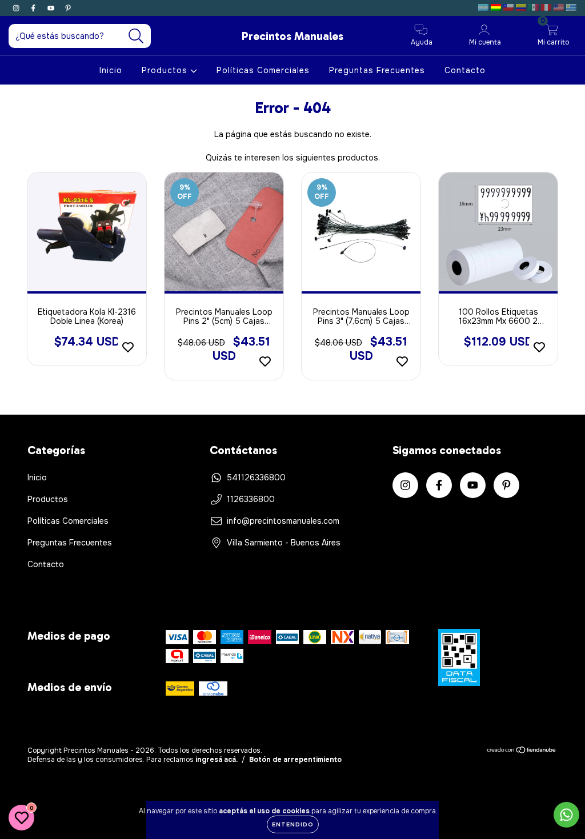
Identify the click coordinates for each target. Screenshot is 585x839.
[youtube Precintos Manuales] (52, 8)
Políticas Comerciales (263, 70)
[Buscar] (136, 36)
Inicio (110, 70)
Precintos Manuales (292, 36)
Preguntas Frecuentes (377, 70)
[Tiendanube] (522, 751)
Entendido (293, 824)
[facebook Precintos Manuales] (34, 8)
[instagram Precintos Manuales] (17, 8)
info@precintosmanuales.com (283, 521)
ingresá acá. (216, 759)
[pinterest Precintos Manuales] (68, 8)
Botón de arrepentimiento (295, 759)
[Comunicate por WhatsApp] (566, 815)
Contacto (465, 70)
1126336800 (251, 499)
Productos (166, 70)
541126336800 (256, 477)
